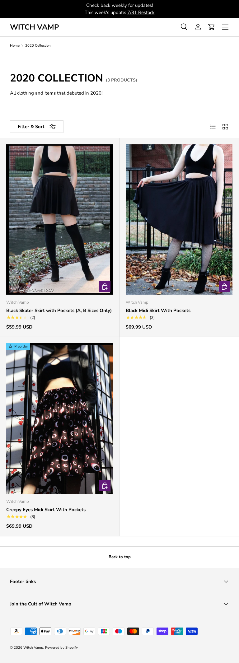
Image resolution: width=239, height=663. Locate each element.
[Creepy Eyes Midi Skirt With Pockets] (59, 418)
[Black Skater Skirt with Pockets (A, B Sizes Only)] (59, 219)
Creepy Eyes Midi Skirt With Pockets (46, 510)
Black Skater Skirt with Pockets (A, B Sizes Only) (59, 310)
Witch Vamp (33, 647)
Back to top (120, 557)
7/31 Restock (141, 12)
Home (15, 45)
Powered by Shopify (61, 647)
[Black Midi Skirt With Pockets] (179, 219)
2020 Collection (38, 45)
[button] (211, 27)
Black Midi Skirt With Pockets (158, 310)
